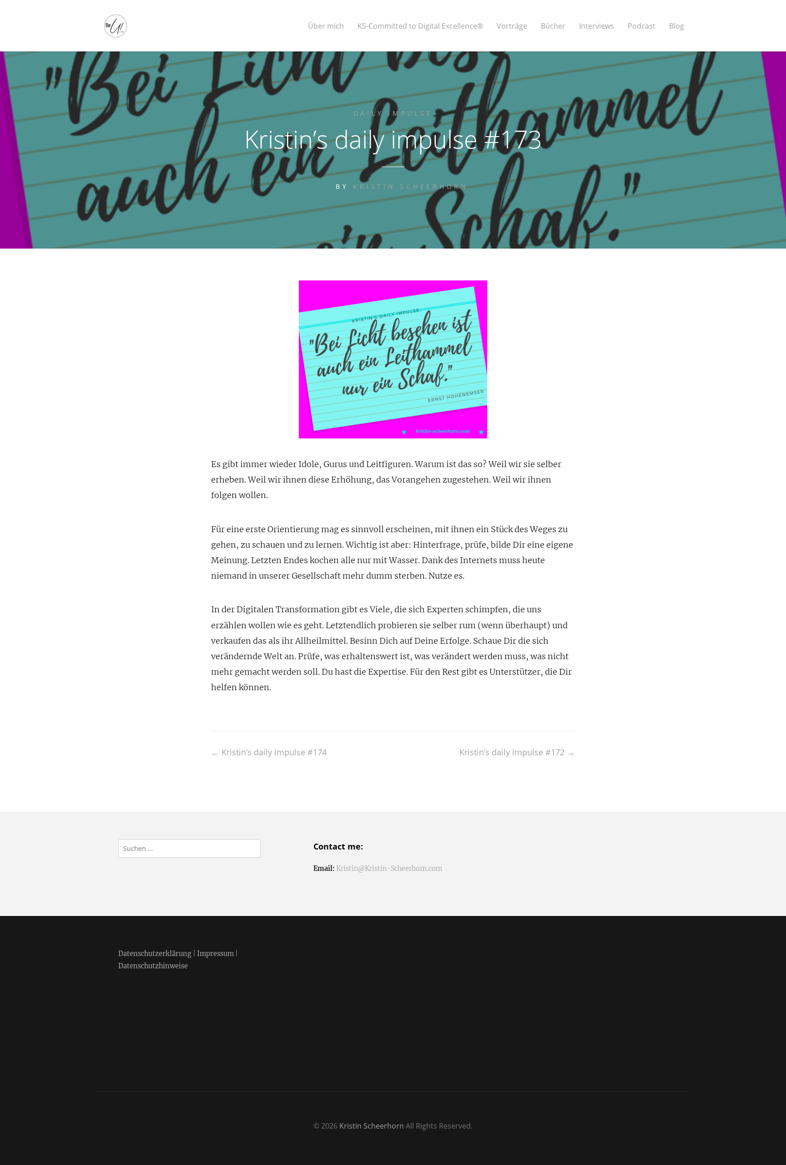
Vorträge (512, 26)
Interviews (596, 26)
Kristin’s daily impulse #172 (517, 752)
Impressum (215, 954)
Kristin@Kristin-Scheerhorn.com (389, 869)
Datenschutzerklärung (154, 954)
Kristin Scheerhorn (411, 186)
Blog (676, 26)
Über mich (326, 26)
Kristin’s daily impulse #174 (269, 752)
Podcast (641, 26)
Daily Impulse (393, 113)
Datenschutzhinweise (153, 966)
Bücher (553, 26)
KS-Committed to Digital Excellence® (420, 26)
